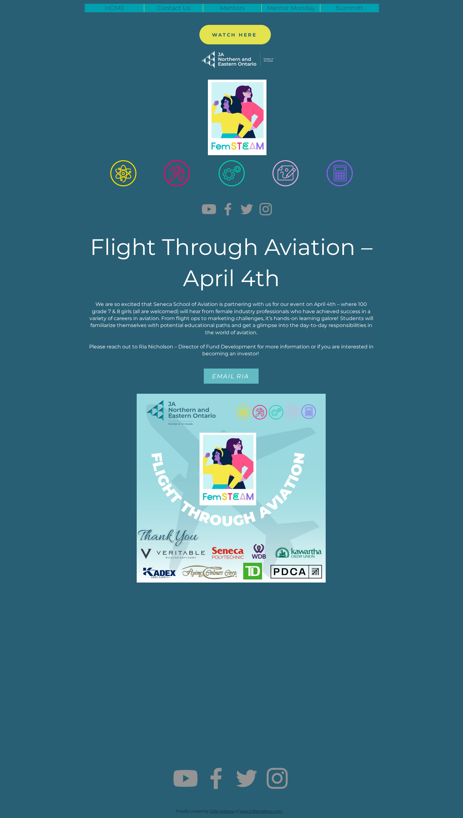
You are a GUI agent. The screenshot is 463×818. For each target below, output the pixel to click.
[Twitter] (246, 209)
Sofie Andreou (221, 811)
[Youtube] (209, 209)
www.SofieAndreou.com (261, 811)
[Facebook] (228, 209)
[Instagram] (265, 209)
